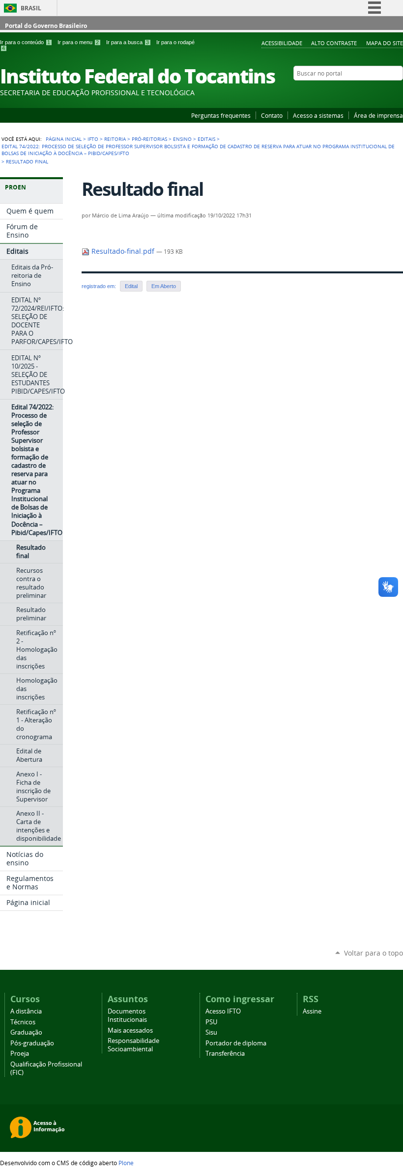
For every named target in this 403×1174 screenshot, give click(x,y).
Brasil (31, 8)
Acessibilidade (281, 43)
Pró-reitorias (149, 138)
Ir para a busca (127, 42)
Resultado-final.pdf (122, 251)
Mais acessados (130, 1030)
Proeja (19, 1053)
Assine (312, 1011)
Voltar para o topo (373, 953)
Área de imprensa (378, 115)
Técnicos (22, 1022)
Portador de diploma (235, 1043)
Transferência (225, 1053)
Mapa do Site (384, 43)
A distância (26, 1011)
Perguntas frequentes (221, 115)
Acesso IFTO (223, 1011)
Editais (206, 138)
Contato (272, 115)
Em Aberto (163, 286)
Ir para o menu (78, 42)
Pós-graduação (32, 1043)
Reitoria (115, 138)
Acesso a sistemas (318, 115)
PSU (211, 1022)
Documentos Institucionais (127, 1015)
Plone (126, 1163)
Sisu (211, 1032)
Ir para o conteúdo (25, 42)
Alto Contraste (334, 43)
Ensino (182, 138)
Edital (131, 286)
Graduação (26, 1032)
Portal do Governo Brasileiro (46, 26)
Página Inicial (64, 138)
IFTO (92, 138)
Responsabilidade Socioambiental (133, 1045)
